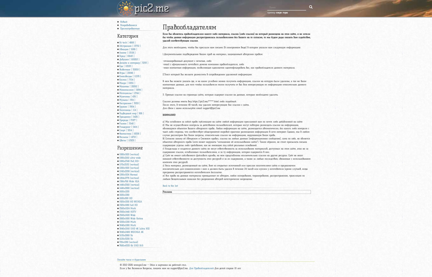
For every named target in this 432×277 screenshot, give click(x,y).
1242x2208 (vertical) (129, 171)
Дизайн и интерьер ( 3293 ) (133, 62)
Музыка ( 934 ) (127, 100)
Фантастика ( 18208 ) (130, 133)
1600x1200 (124, 191)
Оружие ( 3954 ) (127, 106)
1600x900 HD (125, 198)
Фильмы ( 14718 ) (128, 137)
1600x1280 (124, 194)
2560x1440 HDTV (127, 211)
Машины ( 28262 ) (129, 86)
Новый (123, 21)
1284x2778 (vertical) (129, 178)
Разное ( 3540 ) (127, 123)
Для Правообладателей (201, 268)
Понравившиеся (128, 25)
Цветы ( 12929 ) (127, 140)
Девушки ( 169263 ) (129, 59)
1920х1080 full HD (128, 205)
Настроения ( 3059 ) (129, 103)
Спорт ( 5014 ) (126, 130)
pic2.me (151, 4)
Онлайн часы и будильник (131, 259)
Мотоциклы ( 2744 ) (129, 93)
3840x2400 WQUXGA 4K (131, 232)
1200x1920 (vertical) (129, 168)
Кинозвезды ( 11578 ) (130, 76)
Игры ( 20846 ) (127, 73)
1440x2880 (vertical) (129, 188)
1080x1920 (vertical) (129, 154)
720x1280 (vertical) (128, 242)
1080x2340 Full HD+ (129, 161)
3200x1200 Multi (127, 221)
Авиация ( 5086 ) (128, 49)
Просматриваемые (129, 28)
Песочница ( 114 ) (128, 110)
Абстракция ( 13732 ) (130, 46)
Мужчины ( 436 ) (128, 96)
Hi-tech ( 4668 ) (127, 42)
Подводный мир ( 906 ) (131, 113)
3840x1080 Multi (127, 225)
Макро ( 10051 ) (127, 83)
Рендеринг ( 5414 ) (129, 127)
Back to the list (170, 185)
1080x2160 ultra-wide (130, 157)
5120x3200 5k (126, 238)
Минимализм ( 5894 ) (130, 89)
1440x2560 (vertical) (129, 184)
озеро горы (282, 12)
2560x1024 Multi (127, 208)
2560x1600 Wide (127, 215)
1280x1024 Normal (128, 174)
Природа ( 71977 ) (128, 120)
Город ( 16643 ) (126, 56)
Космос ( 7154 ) (127, 79)
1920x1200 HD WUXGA (130, 201)
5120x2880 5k (126, 235)
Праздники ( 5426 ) (129, 116)
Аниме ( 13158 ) (127, 52)
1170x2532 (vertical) (129, 164)
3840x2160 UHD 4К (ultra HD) (134, 228)
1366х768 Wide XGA (129, 181)
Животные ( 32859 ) (129, 69)
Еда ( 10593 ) (125, 66)
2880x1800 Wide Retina (131, 218)
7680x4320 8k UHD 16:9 (131, 245)
